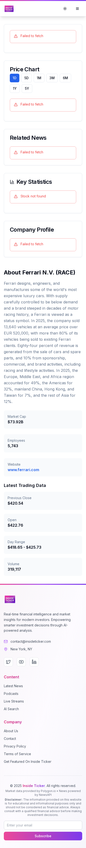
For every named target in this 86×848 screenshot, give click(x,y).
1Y (15, 88)
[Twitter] (8, 661)
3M (52, 78)
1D (14, 78)
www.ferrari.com (23, 469)
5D (26, 78)
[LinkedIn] (34, 661)
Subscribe (43, 836)
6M (65, 78)
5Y (27, 88)
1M (39, 78)
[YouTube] (21, 661)
